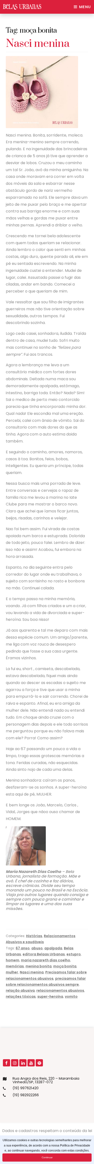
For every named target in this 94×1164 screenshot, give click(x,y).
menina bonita (39, 966)
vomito (71, 996)
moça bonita (64, 966)
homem (12, 960)
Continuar (47, 1157)
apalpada (53, 948)
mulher (12, 972)
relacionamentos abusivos (60, 990)
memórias (15, 966)
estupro (74, 954)
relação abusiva (20, 990)
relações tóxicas (21, 996)
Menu (84, 7)
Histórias (34, 936)
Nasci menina (37, 43)
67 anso (23, 948)
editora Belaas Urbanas (44, 954)
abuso (37, 948)
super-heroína (50, 996)
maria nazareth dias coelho (45, 960)
